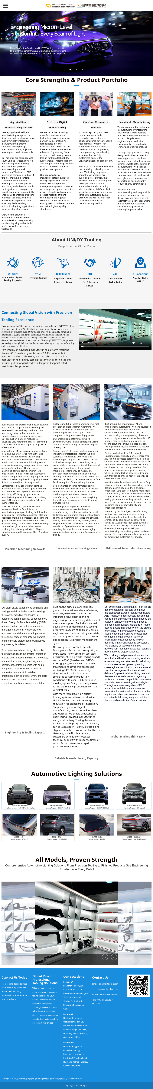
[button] (114, 957)
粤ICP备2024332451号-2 (76, 1085)
